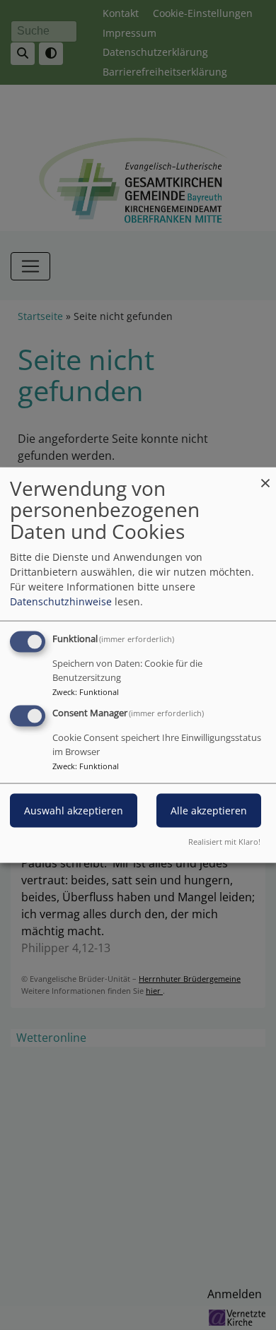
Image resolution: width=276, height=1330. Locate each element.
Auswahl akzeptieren (73, 810)
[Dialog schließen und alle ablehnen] (265, 476)
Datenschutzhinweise (61, 600)
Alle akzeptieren (209, 810)
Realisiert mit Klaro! (224, 841)
